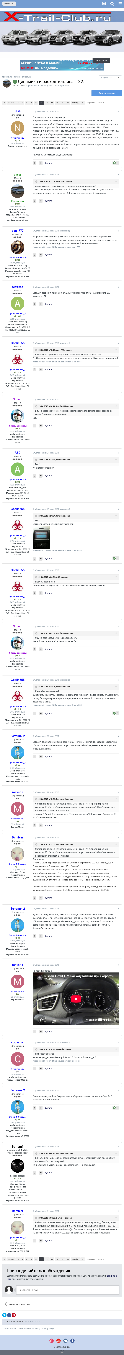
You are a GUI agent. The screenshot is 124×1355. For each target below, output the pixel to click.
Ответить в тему (106, 93)
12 (46, 103)
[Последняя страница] (82, 103)
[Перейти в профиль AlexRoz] (17, 303)
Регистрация (101, 60)
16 (68, 103)
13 (52, 103)
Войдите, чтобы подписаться (17, 77)
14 (57, 103)
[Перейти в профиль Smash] (17, 416)
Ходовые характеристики (56, 85)
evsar (22, 85)
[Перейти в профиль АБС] (17, 469)
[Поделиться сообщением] (118, 111)
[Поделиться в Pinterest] (14, 1315)
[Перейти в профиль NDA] (17, 128)
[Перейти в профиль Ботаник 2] (17, 752)
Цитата (48, 163)
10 (36, 103)
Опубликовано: (46, 111)
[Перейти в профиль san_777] (17, 247)
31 (119, 78)
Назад (11, 103)
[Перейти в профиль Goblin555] (17, 360)
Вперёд (75, 103)
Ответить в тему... (30, 1290)
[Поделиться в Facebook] (9, 1315)
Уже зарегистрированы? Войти (74, 60)
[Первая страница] (4, 103)
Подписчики (106, 78)
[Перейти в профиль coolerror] (17, 1059)
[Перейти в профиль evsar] (7, 83)
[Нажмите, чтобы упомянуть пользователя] (34, 163)
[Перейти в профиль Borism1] (17, 1166)
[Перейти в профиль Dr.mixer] (17, 854)
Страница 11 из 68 (95, 103)
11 (41, 103)
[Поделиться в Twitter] (4, 1315)
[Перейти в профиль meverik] (17, 809)
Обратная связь (62, 1347)
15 (62, 103)
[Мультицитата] (40, 163)
